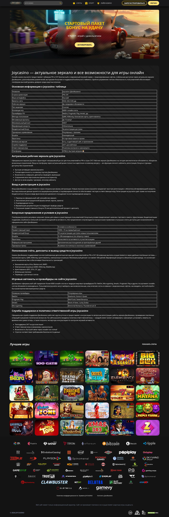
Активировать (84, 45)
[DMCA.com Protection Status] (153, 513)
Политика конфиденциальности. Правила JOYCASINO (75, 496)
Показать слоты (149, 344)
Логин (153, 3)
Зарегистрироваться (134, 3)
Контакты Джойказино (104, 496)
